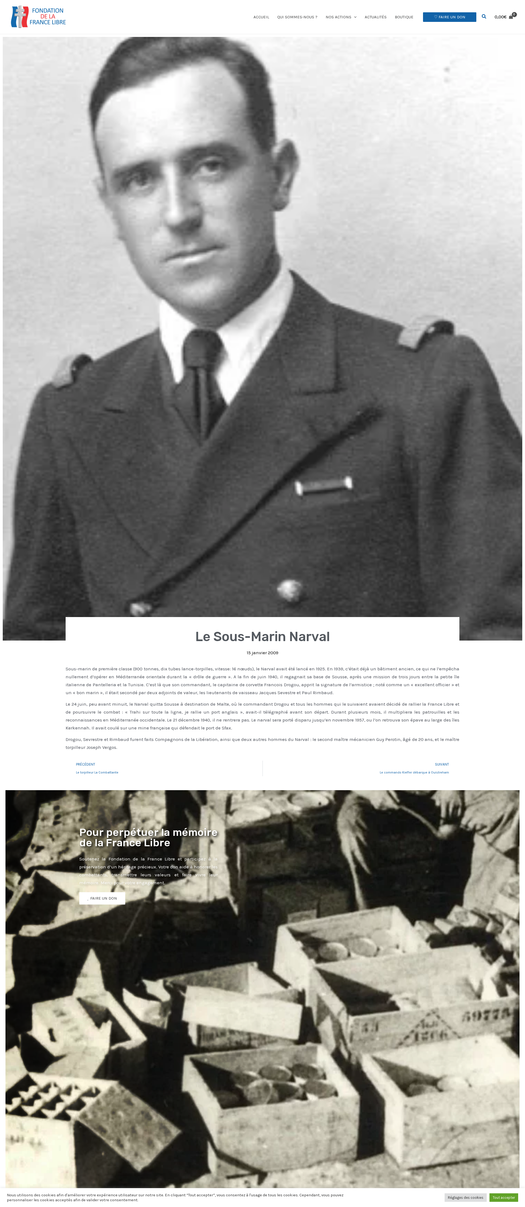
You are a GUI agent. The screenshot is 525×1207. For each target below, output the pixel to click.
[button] (354, 17)
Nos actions (338, 16)
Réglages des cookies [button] (465, 1198)
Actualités (376, 16)
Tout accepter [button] (504, 1198)
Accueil (261, 16)
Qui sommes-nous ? (297, 16)
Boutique (404, 16)
